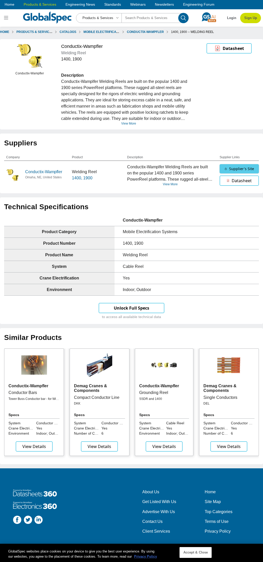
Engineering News (80, 4)
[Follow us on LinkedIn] (38, 521)
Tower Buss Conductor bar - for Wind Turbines (34, 400)
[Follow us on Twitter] (28, 521)
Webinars (138, 4)
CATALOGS (68, 32)
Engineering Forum (198, 4)
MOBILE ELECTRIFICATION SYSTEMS (111, 32)
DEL (206, 403)
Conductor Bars (22, 392)
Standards (112, 4)
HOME (4, 32)
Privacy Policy (218, 531)
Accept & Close (195, 552)
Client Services (156, 531)
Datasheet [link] (233, 48)
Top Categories (218, 512)
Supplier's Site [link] (241, 168)
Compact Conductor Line (96, 397)
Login (231, 18)
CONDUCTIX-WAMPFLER (145, 32)
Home (9, 4)
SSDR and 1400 (150, 399)
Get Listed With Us (159, 501)
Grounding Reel (153, 392)
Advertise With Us (158, 512)
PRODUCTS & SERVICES (34, 32)
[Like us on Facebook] (17, 521)
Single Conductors (220, 397)
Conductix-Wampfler (43, 172)
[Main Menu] (6, 18)
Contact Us (152, 521)
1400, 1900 (82, 178)
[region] (131, 553)
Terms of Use (217, 521)
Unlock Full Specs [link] (131, 308)
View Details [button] (34, 446)
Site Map (213, 501)
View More (128, 123)
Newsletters (164, 4)
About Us (150, 492)
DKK (77, 403)
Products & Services (40, 4)
